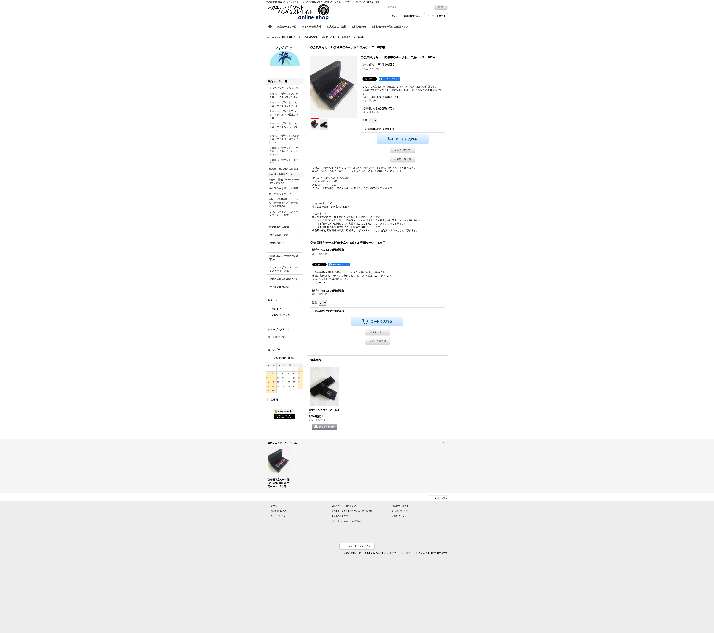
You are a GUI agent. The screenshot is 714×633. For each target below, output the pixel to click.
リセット (442, 442)
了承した (371, 100)
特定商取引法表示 (279, 227)
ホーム (274, 506)
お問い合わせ (276, 243)
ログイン (393, 16)
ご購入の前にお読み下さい (283, 278)
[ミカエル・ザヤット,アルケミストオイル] (298, 12)
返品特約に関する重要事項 (379, 128)
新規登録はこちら (412, 16)
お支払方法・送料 (279, 235)
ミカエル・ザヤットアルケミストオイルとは (283, 269)
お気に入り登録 (402, 159)
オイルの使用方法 (279, 286)
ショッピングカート (280, 516)
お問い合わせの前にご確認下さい (283, 258)
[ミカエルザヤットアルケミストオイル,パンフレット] (284, 55)
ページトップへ (440, 498)
